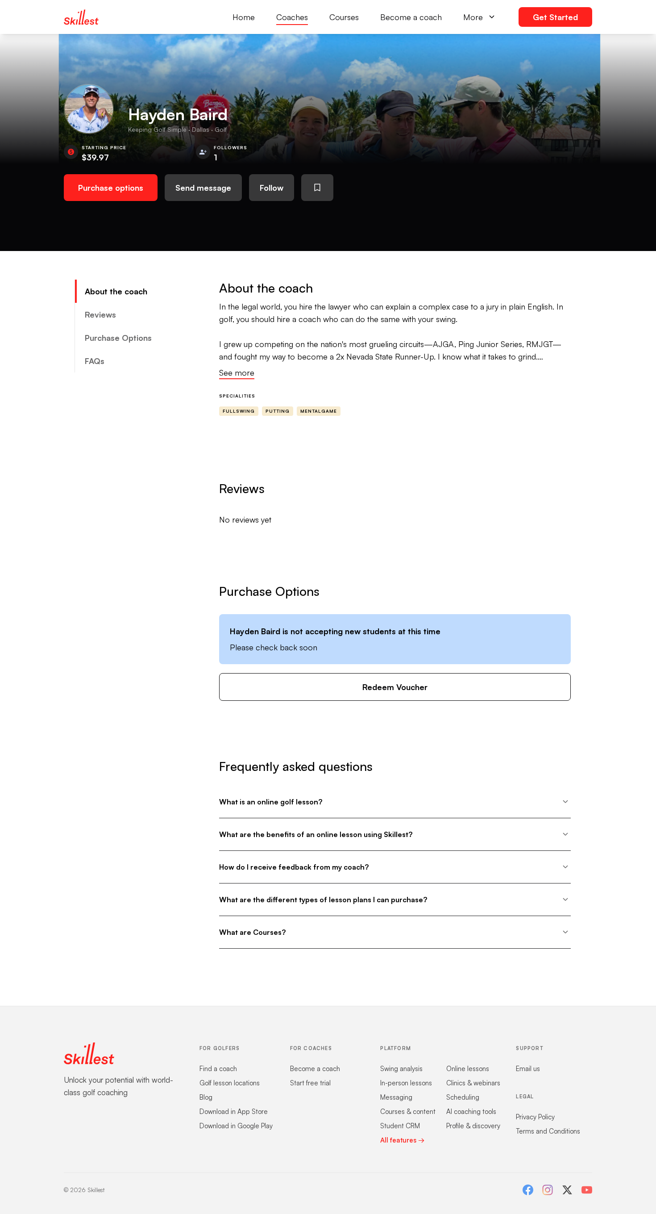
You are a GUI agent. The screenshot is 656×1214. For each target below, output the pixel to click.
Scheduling (462, 1097)
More (473, 17)
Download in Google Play (236, 1126)
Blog (205, 1097)
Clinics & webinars (473, 1083)
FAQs (94, 361)
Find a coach (218, 1068)
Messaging (396, 1097)
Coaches (292, 17)
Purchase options (110, 188)
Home (244, 17)
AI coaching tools (471, 1111)
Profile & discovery (473, 1126)
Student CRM (400, 1126)
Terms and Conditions (548, 1131)
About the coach (116, 291)
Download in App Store (233, 1111)
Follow (271, 188)
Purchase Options (118, 338)
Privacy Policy (535, 1117)
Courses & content (408, 1111)
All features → (402, 1140)
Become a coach (411, 17)
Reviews (100, 314)
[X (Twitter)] (567, 1190)
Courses (344, 17)
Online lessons (467, 1068)
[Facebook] (528, 1190)
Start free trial (310, 1083)
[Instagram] (547, 1190)
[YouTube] (586, 1190)
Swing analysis (401, 1068)
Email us (528, 1068)
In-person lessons (406, 1083)
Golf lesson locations (229, 1083)
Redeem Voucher (395, 687)
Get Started (555, 17)
